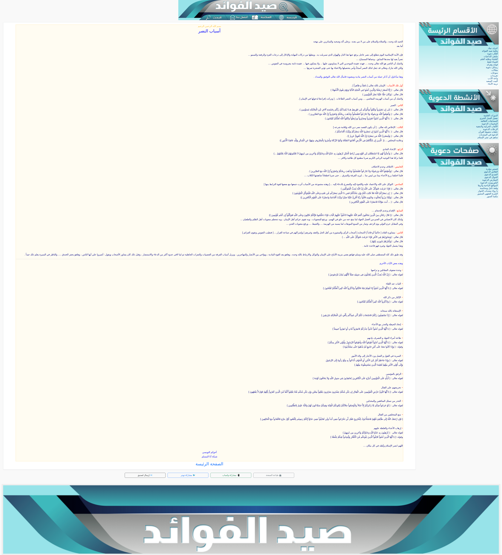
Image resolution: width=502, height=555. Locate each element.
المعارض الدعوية (490, 180)
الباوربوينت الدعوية (489, 182)
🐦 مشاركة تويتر (188, 475)
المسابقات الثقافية (489, 121)
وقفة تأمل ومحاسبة (489, 188)
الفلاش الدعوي (491, 171)
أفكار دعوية (492, 53)
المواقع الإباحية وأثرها (488, 185)
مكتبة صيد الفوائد (490, 51)
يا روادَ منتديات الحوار (488, 191)
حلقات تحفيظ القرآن (488, 132)
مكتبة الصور (492, 196)
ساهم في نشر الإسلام (488, 137)
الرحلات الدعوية (490, 129)
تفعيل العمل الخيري (489, 118)
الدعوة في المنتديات (488, 134)
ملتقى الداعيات (491, 56)
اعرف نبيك (493, 48)
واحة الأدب (493, 78)
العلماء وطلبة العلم (489, 59)
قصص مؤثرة (492, 169)
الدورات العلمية (491, 115)
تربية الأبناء (493, 84)
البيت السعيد (492, 81)
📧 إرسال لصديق (145, 475)
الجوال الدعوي (491, 177)
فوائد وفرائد (492, 64)
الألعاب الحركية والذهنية (487, 126)
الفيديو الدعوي (491, 174)
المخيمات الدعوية (490, 124)
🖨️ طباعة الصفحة (274, 475)
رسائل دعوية (492, 67)
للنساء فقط (492, 62)
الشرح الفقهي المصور (487, 193)
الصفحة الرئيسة (209, 464)
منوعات (494, 73)
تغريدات (494, 75)
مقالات (494, 70)
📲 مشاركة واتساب (230, 475)
